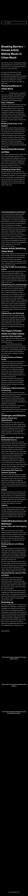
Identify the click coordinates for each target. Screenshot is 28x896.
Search (3, 22)
